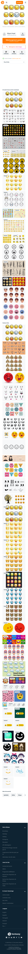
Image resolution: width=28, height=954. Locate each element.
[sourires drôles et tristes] (9, 479)
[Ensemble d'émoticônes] (7, 255)
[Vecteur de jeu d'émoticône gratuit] (13, 279)
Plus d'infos (6, 61)
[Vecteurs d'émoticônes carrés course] (13, 570)
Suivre (22, 35)
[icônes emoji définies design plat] (6, 152)
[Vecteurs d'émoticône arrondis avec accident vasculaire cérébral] (13, 99)
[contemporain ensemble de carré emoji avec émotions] (10, 744)
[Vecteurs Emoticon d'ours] (13, 669)
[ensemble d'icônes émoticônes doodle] (13, 206)
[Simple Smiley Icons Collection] (13, 173)
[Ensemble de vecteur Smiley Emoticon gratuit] (9, 265)
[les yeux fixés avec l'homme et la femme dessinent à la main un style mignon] (13, 503)
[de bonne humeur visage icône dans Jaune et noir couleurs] (8, 771)
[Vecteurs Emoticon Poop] (13, 400)
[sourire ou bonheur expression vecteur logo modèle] (8, 881)
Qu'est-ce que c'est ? (16, 58)
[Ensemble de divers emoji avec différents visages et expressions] (8, 230)
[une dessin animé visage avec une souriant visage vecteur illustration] (5, 737)
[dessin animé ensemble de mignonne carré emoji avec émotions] (13, 696)
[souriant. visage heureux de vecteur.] (8, 544)
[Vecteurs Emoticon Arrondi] (13, 190)
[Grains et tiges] (13, 295)
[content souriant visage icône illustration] (16, 768)
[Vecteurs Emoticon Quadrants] (13, 587)
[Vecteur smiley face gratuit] (13, 348)
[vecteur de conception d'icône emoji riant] (8, 788)
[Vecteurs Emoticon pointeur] (13, 653)
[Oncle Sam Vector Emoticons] (13, 709)
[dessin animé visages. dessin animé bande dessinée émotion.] (13, 429)
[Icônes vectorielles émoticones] (13, 636)
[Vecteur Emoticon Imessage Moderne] (8, 318)
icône (13, 917)
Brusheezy (5, 953)
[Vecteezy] (2, 2)
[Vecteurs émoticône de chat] (13, 620)
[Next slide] (21, 917)
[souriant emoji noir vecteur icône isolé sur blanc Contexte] (8, 846)
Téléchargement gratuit (14, 40)
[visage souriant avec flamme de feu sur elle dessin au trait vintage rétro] (9, 857)
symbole (6, 917)
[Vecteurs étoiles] (7, 308)
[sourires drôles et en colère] (13, 414)
